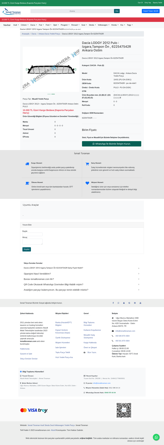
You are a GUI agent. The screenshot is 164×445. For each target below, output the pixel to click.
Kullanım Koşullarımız (92, 330)
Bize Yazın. (92, 352)
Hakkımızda (24, 349)
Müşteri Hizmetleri (62, 342)
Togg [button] (129, 25)
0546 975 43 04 (110, 392)
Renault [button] (74, 25)
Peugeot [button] (64, 25)
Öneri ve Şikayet (90, 347)
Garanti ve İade (26, 353)
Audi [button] (15, 25)
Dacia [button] (33, 25)
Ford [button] (48, 25)
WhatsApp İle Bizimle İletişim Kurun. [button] (113, 143)
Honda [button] (114, 25)
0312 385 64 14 (114, 388)
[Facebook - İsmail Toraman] (114, 303)
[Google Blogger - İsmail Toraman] (130, 303)
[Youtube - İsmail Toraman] (141, 303)
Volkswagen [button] (103, 25)
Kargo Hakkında (90, 342)
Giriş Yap (148, 2)
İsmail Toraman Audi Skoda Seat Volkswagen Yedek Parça (51, 425)
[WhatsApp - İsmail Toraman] (119, 303)
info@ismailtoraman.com (102, 383)
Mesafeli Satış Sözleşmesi (89, 336)
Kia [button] (122, 25)
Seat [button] (83, 25)
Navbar (7, 25)
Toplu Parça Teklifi (62, 352)
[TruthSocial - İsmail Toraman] (124, 303)
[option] (51, 69)
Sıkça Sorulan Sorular (28, 358)
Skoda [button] (91, 25)
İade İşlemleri (60, 347)
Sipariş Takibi (157, 2)
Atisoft (53, 430)
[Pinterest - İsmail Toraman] (135, 303)
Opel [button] (55, 25)
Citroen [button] (24, 25)
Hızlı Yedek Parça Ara (64, 357)
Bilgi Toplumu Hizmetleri (89, 323)
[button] (51, 69)
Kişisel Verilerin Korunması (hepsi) (62, 331)
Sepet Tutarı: (150, 11)
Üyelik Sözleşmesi (62, 337)
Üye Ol (140, 2)
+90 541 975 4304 (122, 341)
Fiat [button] (40, 25)
